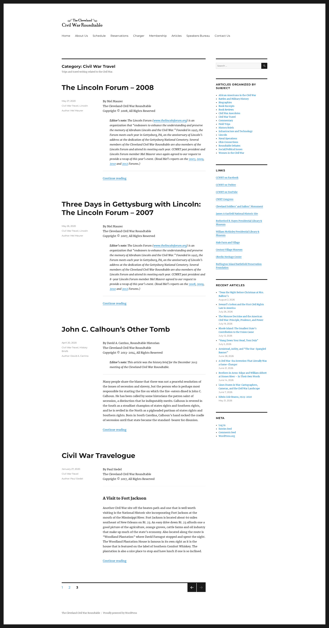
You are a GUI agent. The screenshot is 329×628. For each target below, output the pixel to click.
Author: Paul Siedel (72, 478)
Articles (177, 35)
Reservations (119, 35)
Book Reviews (226, 109)
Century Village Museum (229, 249)
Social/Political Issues (230, 149)
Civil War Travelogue (98, 455)
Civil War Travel (70, 105)
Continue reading (114, 178)
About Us (81, 35)
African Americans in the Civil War (237, 95)
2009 (200, 159)
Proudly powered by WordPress (120, 613)
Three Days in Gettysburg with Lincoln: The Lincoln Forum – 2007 (131, 208)
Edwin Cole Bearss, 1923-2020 (235, 397)
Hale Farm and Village (228, 242)
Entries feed (225, 428)
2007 (192, 159)
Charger (138, 35)
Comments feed (227, 432)
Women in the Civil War (231, 153)
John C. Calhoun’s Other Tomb (116, 329)
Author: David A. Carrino (75, 355)
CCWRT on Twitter (226, 184)
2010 (113, 163)
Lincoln (84, 105)
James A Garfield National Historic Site (237, 213)
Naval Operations (228, 138)
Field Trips (224, 124)
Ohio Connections (228, 142)
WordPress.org (227, 436)
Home (66, 35)
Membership (158, 35)
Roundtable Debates (229, 145)
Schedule (99, 35)
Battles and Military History (234, 98)
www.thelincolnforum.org (170, 120)
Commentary (226, 120)
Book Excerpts (226, 106)
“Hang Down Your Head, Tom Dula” (238, 340)
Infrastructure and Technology (235, 131)
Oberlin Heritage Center (229, 256)
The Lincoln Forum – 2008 (108, 87)
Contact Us (222, 35)
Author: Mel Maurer (72, 110)
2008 (192, 284)
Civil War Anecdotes (229, 113)
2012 (125, 163)
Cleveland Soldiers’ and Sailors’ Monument (239, 206)
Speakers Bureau (198, 35)
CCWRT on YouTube (226, 192)
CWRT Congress (224, 199)
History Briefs (226, 127)
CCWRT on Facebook (227, 177)
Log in (222, 425)
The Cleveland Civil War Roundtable (81, 613)
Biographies (225, 102)
